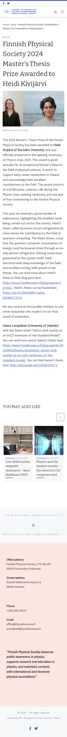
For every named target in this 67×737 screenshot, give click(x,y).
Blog (13, 24)
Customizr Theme (51, 718)
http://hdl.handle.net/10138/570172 (33, 365)
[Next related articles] (60, 417)
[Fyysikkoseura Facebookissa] (3, 3)
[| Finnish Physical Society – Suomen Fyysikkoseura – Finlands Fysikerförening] (20, 11)
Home (6, 24)
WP (20, 718)
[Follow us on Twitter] (8, 3)
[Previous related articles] (52, 417)
